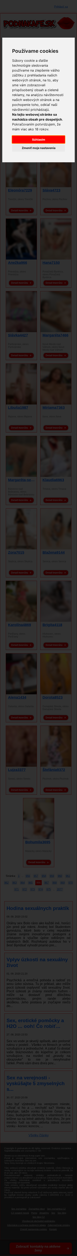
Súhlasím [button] (38, 139)
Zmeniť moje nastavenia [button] (38, 148)
